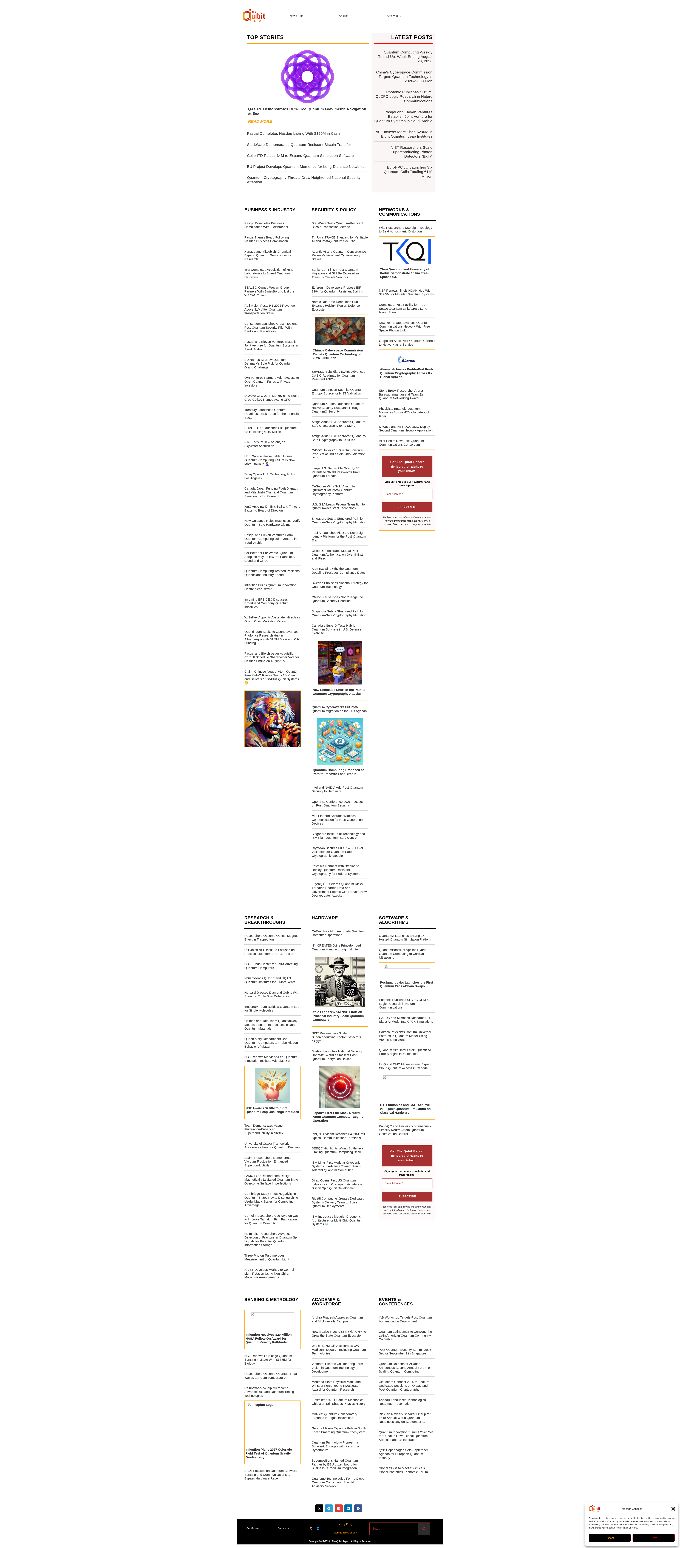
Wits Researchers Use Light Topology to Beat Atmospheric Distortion (405, 229)
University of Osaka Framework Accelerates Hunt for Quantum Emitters (272, 1145)
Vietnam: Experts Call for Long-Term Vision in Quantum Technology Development (337, 1367)
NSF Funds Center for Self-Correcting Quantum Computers (271, 966)
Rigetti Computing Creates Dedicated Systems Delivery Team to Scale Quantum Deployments (338, 1202)
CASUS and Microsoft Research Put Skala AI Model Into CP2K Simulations (406, 1020)
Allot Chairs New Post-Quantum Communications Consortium (401, 443)
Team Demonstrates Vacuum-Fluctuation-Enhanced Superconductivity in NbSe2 (265, 1129)
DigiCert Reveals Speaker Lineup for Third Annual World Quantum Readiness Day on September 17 (404, 1418)
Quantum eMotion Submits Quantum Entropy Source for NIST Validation (337, 391)
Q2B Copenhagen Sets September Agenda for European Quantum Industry (403, 1453)
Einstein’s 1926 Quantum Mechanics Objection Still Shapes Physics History (339, 1402)
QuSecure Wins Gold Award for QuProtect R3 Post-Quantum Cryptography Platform (334, 490)
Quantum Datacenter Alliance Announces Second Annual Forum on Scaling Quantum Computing (405, 1367)
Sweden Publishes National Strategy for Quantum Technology (340, 585)
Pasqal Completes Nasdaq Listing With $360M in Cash (293, 133)
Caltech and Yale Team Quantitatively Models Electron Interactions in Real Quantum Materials (270, 1024)
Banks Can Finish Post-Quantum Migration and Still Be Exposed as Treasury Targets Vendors (335, 273)
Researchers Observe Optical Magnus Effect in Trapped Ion (271, 937)
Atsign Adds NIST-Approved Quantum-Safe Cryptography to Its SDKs (339, 424)
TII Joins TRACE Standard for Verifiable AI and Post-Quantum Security (340, 239)
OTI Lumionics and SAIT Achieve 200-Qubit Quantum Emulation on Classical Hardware (405, 1108)
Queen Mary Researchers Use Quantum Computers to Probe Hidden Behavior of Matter (271, 1042)
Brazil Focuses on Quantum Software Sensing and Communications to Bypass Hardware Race (270, 1474)
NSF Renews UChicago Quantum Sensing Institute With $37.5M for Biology (268, 1359)
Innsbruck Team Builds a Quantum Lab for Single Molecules (271, 1008)
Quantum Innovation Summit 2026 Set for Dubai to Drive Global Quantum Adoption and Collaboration (406, 1436)
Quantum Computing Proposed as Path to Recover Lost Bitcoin (338, 772)
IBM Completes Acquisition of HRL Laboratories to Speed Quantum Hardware (268, 273)
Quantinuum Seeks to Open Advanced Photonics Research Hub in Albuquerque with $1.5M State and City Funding (272, 637)
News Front (297, 15)
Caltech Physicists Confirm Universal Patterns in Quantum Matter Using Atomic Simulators (405, 1035)
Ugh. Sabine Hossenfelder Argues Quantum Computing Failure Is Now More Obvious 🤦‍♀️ (269, 460)
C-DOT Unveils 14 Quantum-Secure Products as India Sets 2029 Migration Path (339, 454)
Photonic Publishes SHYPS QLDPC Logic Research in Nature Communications (404, 96)
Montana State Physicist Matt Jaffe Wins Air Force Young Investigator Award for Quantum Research (336, 1385)
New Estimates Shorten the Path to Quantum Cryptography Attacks (339, 691)
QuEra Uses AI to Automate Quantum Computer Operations (338, 933)
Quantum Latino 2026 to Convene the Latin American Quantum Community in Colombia (406, 1335)
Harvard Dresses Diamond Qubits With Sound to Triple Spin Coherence (271, 994)
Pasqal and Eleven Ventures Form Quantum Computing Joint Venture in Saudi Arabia (270, 538)
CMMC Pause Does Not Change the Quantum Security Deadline (337, 599)
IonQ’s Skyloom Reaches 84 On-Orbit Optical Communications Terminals (338, 1136)
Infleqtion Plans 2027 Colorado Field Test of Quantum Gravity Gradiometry (268, 1453)
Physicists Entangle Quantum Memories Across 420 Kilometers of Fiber (404, 412)
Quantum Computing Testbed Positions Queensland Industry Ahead (272, 573)
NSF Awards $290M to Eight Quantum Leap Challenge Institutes (272, 1110)
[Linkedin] (318, 1528)
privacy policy (410, 524)
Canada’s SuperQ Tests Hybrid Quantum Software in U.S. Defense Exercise (336, 629)
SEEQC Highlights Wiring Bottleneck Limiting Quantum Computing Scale (337, 1150)
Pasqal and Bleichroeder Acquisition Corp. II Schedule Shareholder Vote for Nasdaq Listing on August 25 (271, 657)
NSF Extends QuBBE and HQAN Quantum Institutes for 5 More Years (269, 980)
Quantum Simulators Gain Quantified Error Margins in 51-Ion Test (405, 1052)
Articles (343, 15)
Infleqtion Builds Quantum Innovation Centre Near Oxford (270, 587)
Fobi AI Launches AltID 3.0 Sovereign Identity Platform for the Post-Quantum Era (339, 536)
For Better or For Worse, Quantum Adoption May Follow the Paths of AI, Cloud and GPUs (270, 556)
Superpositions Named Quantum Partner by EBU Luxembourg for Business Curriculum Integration (335, 1464)
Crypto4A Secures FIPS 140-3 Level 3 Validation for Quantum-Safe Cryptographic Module (339, 851)
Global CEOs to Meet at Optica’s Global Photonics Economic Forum (403, 1470)
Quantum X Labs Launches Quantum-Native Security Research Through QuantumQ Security (338, 407)
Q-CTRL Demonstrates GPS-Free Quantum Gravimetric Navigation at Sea (307, 111)
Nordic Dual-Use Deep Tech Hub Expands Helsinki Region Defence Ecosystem (336, 305)
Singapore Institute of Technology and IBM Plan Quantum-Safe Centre (338, 836)
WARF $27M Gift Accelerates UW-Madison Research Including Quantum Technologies (339, 1349)
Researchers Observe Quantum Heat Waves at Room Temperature (270, 1375)
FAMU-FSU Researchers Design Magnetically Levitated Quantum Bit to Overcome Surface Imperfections (271, 1179)
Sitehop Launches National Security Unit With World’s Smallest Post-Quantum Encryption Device (337, 1055)
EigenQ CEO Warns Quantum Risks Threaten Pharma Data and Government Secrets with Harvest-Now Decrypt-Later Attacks (339, 889)
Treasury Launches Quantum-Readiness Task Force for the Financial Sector (271, 413)
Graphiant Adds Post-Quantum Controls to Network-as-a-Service (407, 342)
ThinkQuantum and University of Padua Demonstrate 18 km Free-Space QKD (404, 273)
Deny (654, 1537)
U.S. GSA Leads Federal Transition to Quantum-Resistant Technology (338, 506)
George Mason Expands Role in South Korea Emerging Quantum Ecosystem (339, 1430)
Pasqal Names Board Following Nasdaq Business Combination (266, 239)
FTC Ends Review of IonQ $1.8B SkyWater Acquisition (267, 444)
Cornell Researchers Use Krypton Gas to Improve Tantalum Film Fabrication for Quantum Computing (271, 1219)
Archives (392, 15)
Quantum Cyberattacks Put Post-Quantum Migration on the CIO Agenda (339, 709)
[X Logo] (311, 1528)
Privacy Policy (345, 1524)
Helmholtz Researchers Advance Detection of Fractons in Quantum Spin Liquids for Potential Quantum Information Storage (271, 1239)
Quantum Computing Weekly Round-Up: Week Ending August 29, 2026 (405, 56)
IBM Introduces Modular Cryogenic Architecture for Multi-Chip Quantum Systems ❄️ (337, 1220)
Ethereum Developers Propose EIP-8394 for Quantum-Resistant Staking (337, 289)
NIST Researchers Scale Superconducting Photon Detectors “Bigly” (411, 151)
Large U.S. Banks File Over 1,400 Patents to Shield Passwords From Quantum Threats (336, 472)
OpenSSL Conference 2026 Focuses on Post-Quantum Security (338, 803)
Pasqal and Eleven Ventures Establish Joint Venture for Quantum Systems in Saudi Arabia (403, 116)
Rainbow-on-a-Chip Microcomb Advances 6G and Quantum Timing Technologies (269, 1392)
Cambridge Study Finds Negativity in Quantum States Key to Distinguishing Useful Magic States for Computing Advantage (271, 1199)
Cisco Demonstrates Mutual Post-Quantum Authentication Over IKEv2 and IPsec (337, 554)
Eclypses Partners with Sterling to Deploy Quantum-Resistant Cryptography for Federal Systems (336, 870)
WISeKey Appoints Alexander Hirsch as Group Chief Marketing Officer (272, 619)
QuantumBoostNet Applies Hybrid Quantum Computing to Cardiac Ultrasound (402, 953)
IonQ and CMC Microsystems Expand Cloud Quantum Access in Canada (405, 1066)
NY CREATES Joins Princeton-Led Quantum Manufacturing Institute (336, 947)
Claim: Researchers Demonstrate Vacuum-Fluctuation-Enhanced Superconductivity (267, 1161)
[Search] (424, 1529)
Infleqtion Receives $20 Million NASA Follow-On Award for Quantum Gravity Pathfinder (268, 1338)
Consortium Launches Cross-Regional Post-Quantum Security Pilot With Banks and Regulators (271, 327)
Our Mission (252, 1528)
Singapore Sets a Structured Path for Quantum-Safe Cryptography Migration (339, 520)
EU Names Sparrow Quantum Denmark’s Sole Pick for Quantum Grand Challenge (268, 363)
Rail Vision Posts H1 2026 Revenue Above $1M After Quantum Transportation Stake (269, 309)
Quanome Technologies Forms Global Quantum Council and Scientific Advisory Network (338, 1482)
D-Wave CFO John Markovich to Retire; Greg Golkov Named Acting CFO (272, 397)
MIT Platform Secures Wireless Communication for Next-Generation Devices (337, 819)
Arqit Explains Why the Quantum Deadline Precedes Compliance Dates (339, 570)
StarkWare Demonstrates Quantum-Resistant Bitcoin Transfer (299, 145)
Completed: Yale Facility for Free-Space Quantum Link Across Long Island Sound (403, 308)
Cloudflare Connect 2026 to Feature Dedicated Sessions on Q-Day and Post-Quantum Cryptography (404, 1385)
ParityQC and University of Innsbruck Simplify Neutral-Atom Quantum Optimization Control (405, 1130)
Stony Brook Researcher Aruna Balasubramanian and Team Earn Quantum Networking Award (402, 394)
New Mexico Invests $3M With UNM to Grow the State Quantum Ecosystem (339, 1333)
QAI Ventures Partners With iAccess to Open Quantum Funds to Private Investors (271, 381)
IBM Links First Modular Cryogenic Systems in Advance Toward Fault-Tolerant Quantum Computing (336, 1166)
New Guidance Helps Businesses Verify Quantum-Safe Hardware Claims (272, 522)
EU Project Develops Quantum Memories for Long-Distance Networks (306, 166)
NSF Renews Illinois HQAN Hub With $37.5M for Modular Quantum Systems (406, 292)
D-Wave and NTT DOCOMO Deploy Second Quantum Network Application (406, 428)
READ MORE (260, 121)
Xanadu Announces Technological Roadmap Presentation (403, 1402)
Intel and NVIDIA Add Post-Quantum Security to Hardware (337, 789)
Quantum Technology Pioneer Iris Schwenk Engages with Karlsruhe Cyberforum (335, 1446)
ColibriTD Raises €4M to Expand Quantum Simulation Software (300, 156)
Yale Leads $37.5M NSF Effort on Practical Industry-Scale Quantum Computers (338, 1015)
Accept (610, 1537)
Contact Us (283, 1528)
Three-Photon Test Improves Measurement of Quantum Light (266, 1257)
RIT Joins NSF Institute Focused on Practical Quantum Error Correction (269, 952)
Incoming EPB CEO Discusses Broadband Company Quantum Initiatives (266, 603)
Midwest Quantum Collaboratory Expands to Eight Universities (334, 1416)
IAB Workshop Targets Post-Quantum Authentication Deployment (405, 1319)
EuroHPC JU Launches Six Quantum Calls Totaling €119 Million (408, 171)
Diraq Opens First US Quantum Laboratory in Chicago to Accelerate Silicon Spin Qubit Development (337, 1184)
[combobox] (393, 1529)
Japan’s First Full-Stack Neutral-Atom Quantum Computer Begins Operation (338, 1116)
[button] (673, 1509)
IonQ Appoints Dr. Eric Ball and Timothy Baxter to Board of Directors (272, 508)
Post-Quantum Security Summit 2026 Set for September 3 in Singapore (405, 1351)
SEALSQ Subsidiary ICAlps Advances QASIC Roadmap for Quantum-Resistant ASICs (338, 375)
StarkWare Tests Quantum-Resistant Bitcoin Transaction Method (337, 225)
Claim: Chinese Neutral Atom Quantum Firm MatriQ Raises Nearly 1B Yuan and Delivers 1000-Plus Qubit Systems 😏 (271, 677)
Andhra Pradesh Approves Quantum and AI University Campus (337, 1319)
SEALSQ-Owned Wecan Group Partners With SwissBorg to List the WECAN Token (269, 291)
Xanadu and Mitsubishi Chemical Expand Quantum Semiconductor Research (267, 255)
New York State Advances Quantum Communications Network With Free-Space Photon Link (405, 326)
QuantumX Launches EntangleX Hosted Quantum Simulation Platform (405, 937)
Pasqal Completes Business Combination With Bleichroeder (266, 225)
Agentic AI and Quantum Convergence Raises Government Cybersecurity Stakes (339, 255)
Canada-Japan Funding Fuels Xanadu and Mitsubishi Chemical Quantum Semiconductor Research (271, 492)
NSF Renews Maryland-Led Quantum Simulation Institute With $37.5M (271, 1059)
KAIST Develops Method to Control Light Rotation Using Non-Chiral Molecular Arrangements (269, 1273)
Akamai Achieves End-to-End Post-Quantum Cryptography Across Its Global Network (406, 373)
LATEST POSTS (412, 37)
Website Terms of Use (345, 1532)
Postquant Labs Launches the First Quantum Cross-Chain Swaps (406, 984)
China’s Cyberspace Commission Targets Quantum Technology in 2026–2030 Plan (404, 76)
